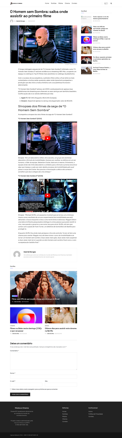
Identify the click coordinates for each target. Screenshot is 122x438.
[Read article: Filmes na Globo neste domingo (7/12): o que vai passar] (26, 315)
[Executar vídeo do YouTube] (47, 138)
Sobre (91, 411)
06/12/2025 (59, 333)
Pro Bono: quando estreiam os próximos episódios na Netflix (102, 59)
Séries (47, 325)
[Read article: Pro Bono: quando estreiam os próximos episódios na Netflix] (86, 60)
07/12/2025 (26, 301)
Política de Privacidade (96, 414)
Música (60, 3)
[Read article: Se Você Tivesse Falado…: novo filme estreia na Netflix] (86, 70)
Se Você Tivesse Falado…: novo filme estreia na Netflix (101, 69)
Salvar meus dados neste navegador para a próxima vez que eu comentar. (35, 389)
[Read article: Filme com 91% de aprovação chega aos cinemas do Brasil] (43, 288)
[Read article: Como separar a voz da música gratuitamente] (86, 19)
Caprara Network (19, 423)
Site (46, 381)
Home (47, 3)
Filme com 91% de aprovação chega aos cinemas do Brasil (35, 299)
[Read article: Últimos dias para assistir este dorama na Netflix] (61, 315)
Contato (74, 3)
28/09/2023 (31, 21)
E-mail (12, 381)
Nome (12, 373)
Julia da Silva (17, 301)
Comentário (14, 351)
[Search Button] (111, 3)
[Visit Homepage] (21, 3)
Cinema (67, 3)
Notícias (53, 3)
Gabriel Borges (20, 21)
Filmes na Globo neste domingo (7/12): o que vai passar (101, 39)
